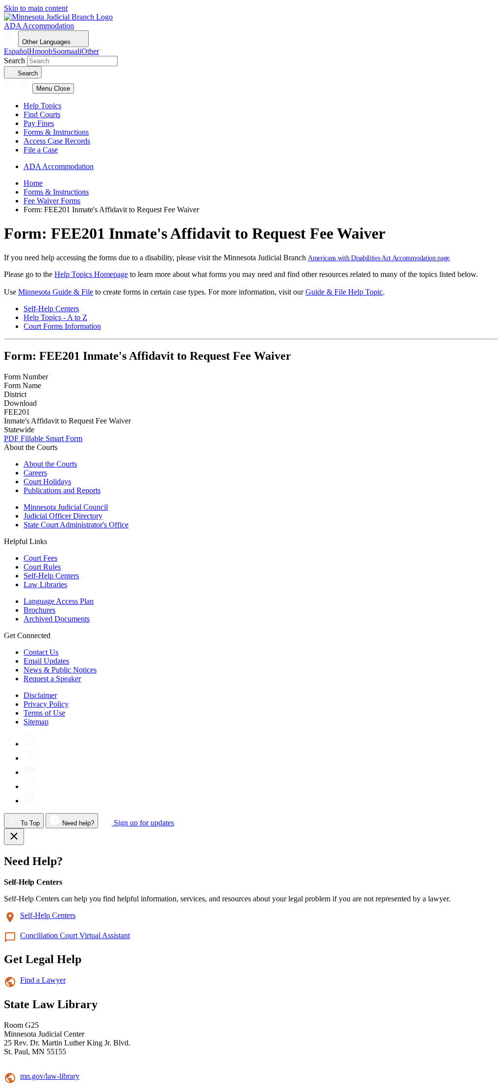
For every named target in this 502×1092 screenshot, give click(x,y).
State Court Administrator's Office (76, 525)
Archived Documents (57, 619)
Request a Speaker (52, 678)
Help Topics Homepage (91, 274)
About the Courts (50, 464)
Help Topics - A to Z (55, 317)
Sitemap (36, 722)
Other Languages (47, 42)
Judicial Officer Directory (63, 516)
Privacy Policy (46, 704)
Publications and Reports (62, 490)
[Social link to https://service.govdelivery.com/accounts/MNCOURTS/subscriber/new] (30, 786)
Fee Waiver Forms (52, 201)
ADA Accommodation (39, 26)
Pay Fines (39, 123)
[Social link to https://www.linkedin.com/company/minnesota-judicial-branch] (30, 800)
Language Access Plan (59, 601)
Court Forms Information (62, 326)
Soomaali (66, 51)
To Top (29, 823)
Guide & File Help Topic (344, 292)
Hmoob (40, 51)
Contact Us (41, 652)
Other (90, 51)
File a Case (41, 150)
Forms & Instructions (56, 132)
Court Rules (42, 567)
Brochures (39, 610)
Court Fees (40, 558)
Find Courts (42, 114)
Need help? (77, 823)
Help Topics (42, 105)
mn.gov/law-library (49, 1076)
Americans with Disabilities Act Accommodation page (379, 258)
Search (14, 60)
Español (16, 51)
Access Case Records (57, 141)
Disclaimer (40, 695)
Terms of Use (44, 713)
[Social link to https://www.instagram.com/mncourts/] (30, 744)
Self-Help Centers (51, 308)
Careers (35, 473)
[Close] (14, 836)
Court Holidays (47, 481)
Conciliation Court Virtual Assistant (75, 935)
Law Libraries (45, 584)
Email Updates (46, 661)
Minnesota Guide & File (55, 292)
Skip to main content (36, 8)
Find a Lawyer (43, 980)
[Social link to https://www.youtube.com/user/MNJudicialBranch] (30, 772)
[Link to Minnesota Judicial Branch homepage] (58, 17)
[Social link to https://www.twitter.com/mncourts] (30, 758)
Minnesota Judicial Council (66, 507)
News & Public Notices (60, 670)
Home (33, 183)
